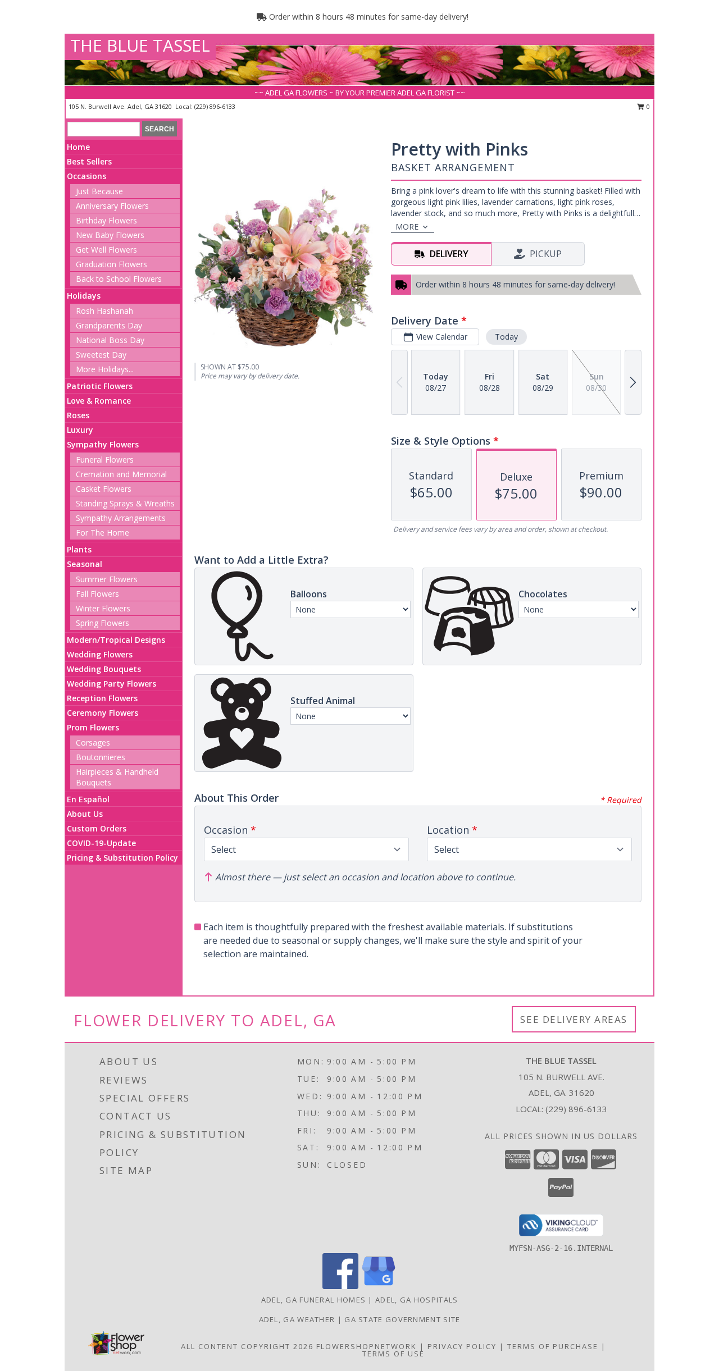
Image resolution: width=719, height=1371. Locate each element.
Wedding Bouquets (104, 669)
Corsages (93, 742)
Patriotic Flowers (100, 386)
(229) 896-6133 (214, 106)
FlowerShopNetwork (366, 1346)
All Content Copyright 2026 (247, 1346)
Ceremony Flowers (102, 712)
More (406, 226)
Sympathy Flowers (103, 444)
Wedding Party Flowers (111, 683)
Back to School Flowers (119, 278)
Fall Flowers (97, 593)
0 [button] (647, 106)
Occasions (86, 176)
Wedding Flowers (100, 654)
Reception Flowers (102, 698)
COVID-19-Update (101, 843)
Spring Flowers (102, 623)
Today (506, 336)
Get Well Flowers (106, 249)
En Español (88, 799)
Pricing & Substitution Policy (122, 857)
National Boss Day (110, 340)
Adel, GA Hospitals (416, 1300)
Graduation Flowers (111, 264)
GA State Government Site (402, 1319)
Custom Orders (96, 828)
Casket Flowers (103, 488)
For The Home (102, 532)
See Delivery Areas (573, 1019)
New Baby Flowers (110, 235)
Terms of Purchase (552, 1346)
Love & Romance (99, 400)
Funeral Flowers (105, 459)
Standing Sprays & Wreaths (125, 503)
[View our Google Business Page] (379, 1286)
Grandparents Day (109, 325)
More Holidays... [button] (105, 369)
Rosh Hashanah (104, 310)
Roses (78, 415)
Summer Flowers (107, 579)
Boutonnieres (100, 757)
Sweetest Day (101, 354)
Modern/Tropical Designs (116, 639)
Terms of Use (393, 1354)
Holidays (84, 295)
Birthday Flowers (106, 220)
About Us (85, 813)
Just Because (99, 191)
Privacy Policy (462, 1346)
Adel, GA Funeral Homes (313, 1300)
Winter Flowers (103, 608)
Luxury (80, 429)
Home (78, 146)
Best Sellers (89, 161)
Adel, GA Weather (297, 1319)
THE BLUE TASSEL (140, 45)
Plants (79, 549)
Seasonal (84, 564)
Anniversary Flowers (112, 205)
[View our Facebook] (340, 1286)
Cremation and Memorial (121, 474)
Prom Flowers (93, 727)
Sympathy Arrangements (121, 518)
